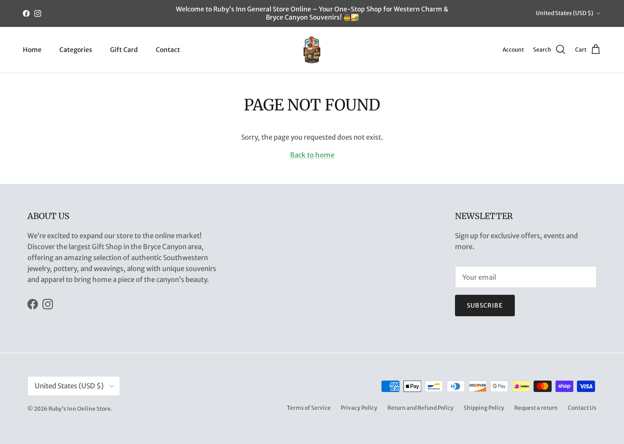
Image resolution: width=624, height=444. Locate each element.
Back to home (312, 155)
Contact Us (582, 407)
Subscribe (485, 305)
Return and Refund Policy (420, 407)
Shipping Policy (484, 407)
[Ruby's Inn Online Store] (312, 49)
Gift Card (124, 49)
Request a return (536, 407)
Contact (168, 49)
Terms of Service (309, 407)
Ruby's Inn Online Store (79, 408)
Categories (75, 49)
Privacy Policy (359, 407)
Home (32, 49)
